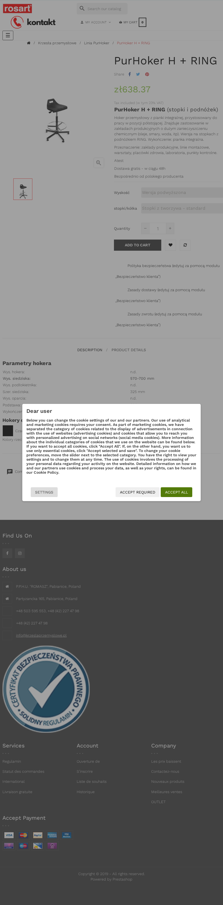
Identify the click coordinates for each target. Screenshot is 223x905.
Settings (44, 492)
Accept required (137, 492)
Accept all (176, 492)
